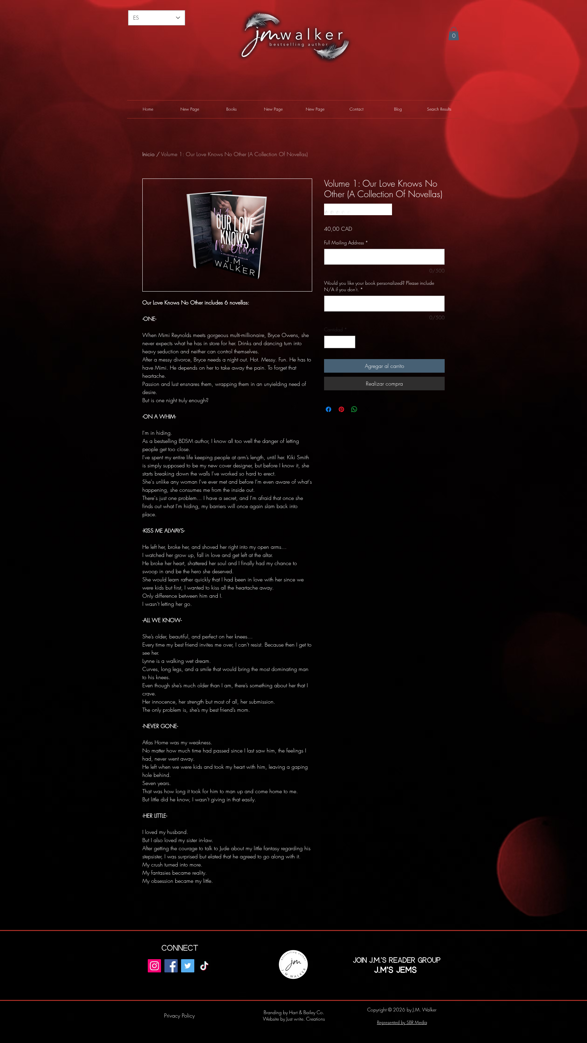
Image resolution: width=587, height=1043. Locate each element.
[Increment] (350, 342)
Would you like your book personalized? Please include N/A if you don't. (379, 286)
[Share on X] (367, 409)
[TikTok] (204, 965)
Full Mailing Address (346, 242)
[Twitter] (187, 965)
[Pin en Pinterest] (341, 409)
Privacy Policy (179, 1015)
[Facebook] (171, 965)
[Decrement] (329, 342)
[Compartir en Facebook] (328, 409)
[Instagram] (154, 965)
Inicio (148, 154)
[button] (453, 33)
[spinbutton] (340, 342)
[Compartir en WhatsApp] (354, 409)
